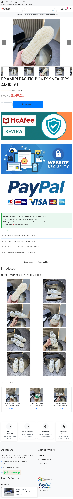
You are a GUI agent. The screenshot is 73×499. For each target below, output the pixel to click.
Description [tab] (28, 262)
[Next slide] (71, 382)
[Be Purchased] (8, 492)
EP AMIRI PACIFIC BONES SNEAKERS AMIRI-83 (60, 405)
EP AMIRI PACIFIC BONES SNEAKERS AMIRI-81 (21, 275)
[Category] (71, 8)
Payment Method (43, 467)
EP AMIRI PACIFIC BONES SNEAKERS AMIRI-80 (36, 405)
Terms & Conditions (44, 459)
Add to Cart (29, 104)
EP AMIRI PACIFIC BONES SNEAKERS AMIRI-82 (12, 405)
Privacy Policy (42, 463)
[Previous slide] (69, 382)
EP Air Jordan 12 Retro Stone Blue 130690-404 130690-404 (26, 492)
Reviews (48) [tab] (43, 262)
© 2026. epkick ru (43, 490)
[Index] (62, 8)
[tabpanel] (12, 400)
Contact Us (5, 484)
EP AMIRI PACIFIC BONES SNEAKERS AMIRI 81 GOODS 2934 (40, 14)
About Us (41, 455)
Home (18, 14)
